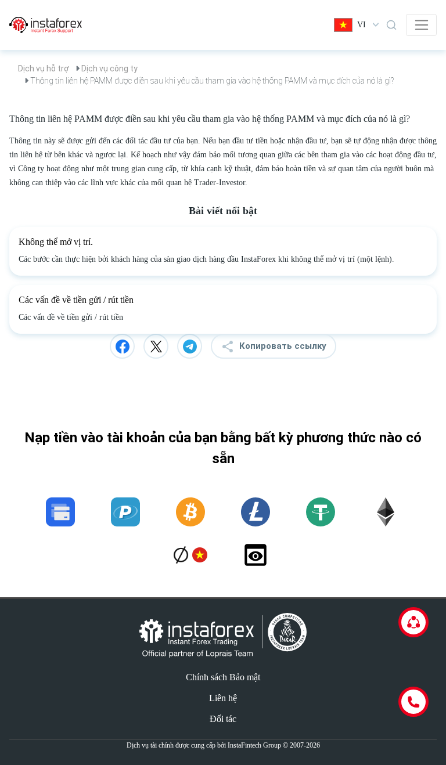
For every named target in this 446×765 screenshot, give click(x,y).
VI (361, 24)
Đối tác (223, 719)
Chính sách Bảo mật (223, 677)
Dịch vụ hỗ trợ (43, 68)
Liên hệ (223, 698)
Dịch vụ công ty (109, 68)
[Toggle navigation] (421, 25)
